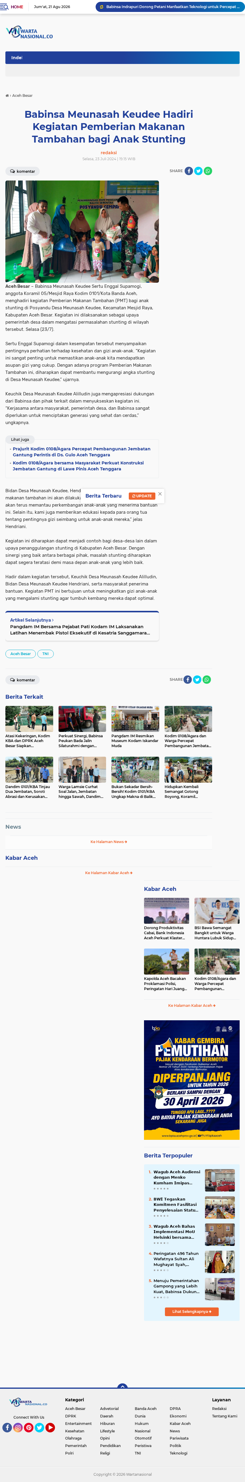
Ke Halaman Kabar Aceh (107, 873)
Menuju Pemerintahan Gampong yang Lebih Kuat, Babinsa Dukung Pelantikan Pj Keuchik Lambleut (176, 1286)
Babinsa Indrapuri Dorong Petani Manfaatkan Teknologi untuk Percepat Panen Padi (173, 6)
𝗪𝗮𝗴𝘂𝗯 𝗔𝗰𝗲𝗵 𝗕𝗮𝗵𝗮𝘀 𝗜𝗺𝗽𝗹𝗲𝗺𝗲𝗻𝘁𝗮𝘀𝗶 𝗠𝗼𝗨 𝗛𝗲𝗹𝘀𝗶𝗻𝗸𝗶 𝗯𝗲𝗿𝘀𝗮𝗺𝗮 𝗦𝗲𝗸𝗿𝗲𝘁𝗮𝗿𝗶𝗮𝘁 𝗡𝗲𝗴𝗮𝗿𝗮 (174, 1232)
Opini (105, 1438)
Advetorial (109, 1408)
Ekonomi (178, 1416)
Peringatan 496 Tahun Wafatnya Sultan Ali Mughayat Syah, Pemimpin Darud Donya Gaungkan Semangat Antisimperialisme (176, 1259)
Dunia (140, 1416)
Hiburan (107, 1423)
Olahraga (73, 1438)
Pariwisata (179, 1438)
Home (17, 7)
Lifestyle (107, 1431)
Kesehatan (74, 1431)
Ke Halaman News (108, 841)
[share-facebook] (189, 171)
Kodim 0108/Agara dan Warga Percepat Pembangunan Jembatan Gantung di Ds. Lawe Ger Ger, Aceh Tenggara (215, 983)
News (13, 827)
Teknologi (178, 1453)
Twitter (42, 1435)
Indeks (18, 57)
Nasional (142, 1431)
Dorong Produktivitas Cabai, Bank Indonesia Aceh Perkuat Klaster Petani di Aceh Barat (164, 933)
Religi (105, 1453)
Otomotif (143, 1438)
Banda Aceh (146, 1408)
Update (143, 496)
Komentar (25, 171)
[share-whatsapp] (208, 171)
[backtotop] (122, 1388)
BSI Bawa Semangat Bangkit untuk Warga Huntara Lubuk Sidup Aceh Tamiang (214, 933)
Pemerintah (76, 1445)
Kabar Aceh (21, 858)
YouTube (54, 1435)
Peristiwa (143, 1445)
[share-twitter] (198, 171)
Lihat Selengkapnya (190, 1311)
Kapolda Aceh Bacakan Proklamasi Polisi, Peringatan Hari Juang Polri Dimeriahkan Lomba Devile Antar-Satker (165, 983)
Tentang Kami (224, 1416)
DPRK (70, 1416)
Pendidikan (110, 1445)
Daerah (106, 1416)
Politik (175, 1445)
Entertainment (78, 1423)
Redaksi (219, 1408)
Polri (69, 1453)
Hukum (142, 1423)
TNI (45, 653)
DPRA (175, 1408)
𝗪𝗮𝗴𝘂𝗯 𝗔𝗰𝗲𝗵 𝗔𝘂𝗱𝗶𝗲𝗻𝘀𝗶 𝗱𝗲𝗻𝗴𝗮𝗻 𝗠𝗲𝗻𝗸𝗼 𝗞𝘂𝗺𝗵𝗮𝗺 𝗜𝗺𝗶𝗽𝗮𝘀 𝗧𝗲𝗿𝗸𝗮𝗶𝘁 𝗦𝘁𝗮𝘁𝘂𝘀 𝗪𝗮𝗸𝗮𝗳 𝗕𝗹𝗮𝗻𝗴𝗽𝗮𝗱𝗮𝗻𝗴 (177, 1177)
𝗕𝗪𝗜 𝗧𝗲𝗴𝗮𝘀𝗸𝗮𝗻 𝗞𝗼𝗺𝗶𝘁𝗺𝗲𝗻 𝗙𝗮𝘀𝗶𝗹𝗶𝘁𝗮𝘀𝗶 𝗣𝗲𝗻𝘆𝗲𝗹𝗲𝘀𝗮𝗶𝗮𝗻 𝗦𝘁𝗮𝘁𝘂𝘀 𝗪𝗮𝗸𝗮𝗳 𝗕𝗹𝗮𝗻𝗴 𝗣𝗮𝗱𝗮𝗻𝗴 (176, 1205)
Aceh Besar (20, 653)
